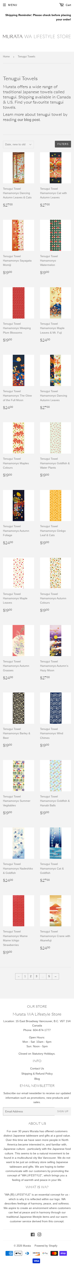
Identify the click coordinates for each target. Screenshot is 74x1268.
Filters (62, 144)
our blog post (29, 120)
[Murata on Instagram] (39, 1235)
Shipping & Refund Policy (37, 1073)
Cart (68, 5)
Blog (37, 1078)
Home (6, 56)
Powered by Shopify (46, 1245)
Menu (12, 5)
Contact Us (37, 1068)
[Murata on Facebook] (33, 1235)
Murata (27, 1245)
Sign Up (62, 1111)
